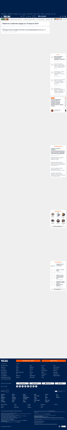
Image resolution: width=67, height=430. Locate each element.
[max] (25, 386)
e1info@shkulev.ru (24, 420)
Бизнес (17, 367)
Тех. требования (4, 375)
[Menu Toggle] (1, 16)
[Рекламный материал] (42, 16)
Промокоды (58, 262)
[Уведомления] (63, 16)
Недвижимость (32, 375)
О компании (3, 368)
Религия (43, 375)
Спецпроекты (55, 373)
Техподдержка (3, 373)
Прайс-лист (3, 367)
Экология (55, 370)
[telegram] (17, 386)
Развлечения (44, 373)
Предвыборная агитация (5, 377)
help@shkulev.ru (8, 421)
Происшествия (44, 370)
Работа (43, 372)
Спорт (54, 365)
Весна (17, 368)
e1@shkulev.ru (12, 419)
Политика (43, 368)
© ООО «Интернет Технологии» (6, 426)
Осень (43, 367)
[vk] (20, 386)
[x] (28, 386)
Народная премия (56, 375)
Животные (18, 375)
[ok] (23, 386)
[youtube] (31, 386)
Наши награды (3, 370)
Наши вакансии (4, 372)
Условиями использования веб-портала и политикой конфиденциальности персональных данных (49, 417)
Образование (32, 377)
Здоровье (18, 377)
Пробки (29, 16)
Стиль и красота (56, 367)
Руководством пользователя (38, 416)
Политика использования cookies (39, 421)
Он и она (43, 365)
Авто (17, 365)
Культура (31, 368)
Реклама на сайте (4, 365)
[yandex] (33, 386)
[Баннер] (5, 19)
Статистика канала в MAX (6, 378)
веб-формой (18, 421)
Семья (43, 377)
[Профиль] (65, 16)
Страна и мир (55, 368)
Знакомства (58, 211)
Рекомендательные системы (38, 422)
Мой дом (31, 372)
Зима (31, 365)
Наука (31, 373)
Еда (16, 373)
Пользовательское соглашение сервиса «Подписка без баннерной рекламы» (45, 424)
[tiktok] (36, 386)
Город (17, 370)
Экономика (55, 372)
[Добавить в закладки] (47, 31)
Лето (31, 370)
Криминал (32, 367)
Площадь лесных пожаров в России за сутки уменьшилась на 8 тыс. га (23, 30)
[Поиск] (60, 16)
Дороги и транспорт (20, 372)
